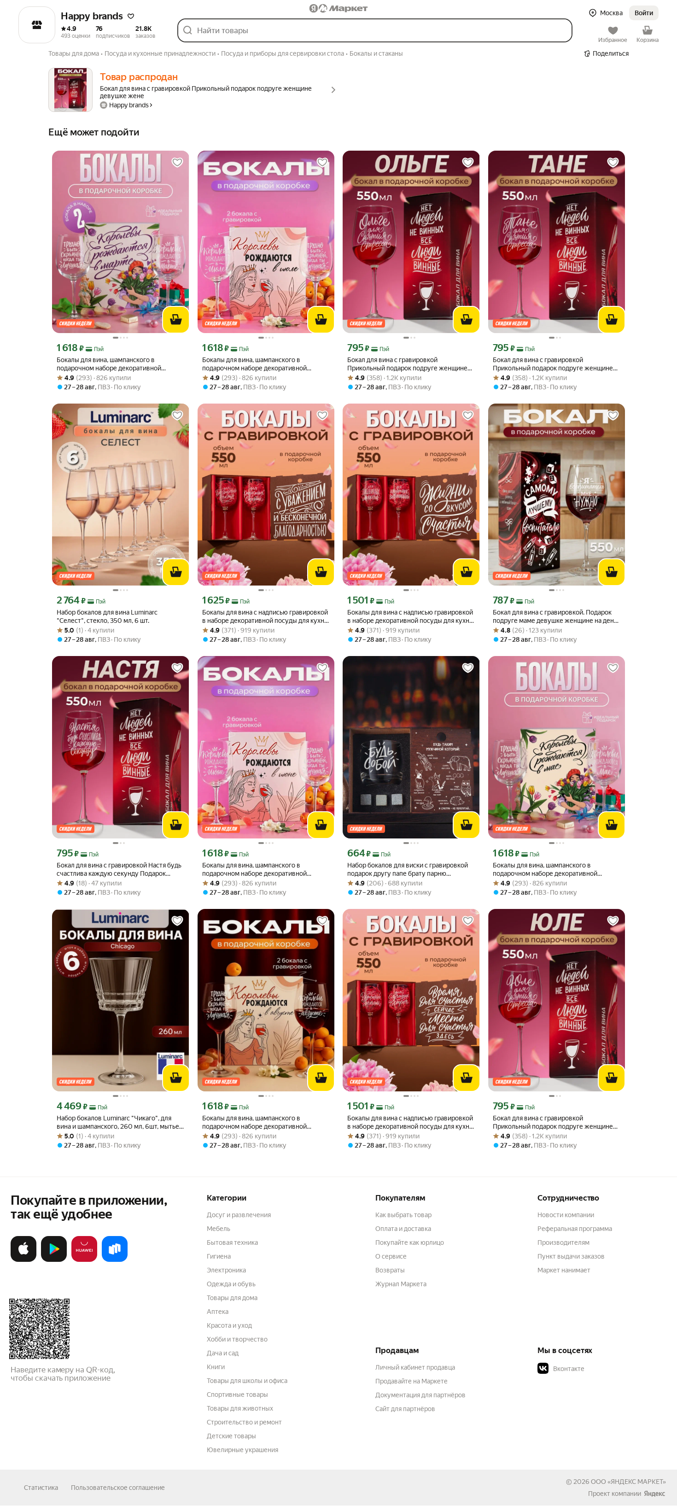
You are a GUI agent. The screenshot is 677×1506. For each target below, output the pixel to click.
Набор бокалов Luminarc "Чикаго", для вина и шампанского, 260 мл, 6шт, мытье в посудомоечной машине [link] (120, 1122)
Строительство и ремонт (244, 1422)
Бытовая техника (232, 1242)
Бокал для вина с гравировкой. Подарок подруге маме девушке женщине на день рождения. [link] (555, 617)
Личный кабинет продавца (415, 1367)
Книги (216, 1367)
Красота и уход (229, 1325)
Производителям (563, 1242)
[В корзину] (176, 320)
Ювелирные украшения (242, 1449)
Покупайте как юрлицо (409, 1242)
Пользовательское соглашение (118, 1487)
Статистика (41, 1487)
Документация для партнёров (420, 1395)
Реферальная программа (574, 1228)
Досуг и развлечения (239, 1215)
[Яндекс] (654, 1493)
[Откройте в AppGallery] (84, 1260)
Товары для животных (240, 1408)
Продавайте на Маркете (411, 1381)
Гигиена (219, 1256)
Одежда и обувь (231, 1284)
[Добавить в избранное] (177, 162)
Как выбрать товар (403, 1215)
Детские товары (231, 1436)
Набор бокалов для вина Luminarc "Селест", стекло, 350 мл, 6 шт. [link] (107, 616)
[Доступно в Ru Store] (115, 1260)
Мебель (218, 1228)
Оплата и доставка (403, 1228)
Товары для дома (232, 1297)
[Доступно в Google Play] (54, 1260)
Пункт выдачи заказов (571, 1256)
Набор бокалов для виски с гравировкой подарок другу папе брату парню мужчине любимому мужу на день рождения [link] (407, 869)
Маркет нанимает (563, 1270)
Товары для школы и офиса (247, 1380)
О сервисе (391, 1256)
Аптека (217, 1311)
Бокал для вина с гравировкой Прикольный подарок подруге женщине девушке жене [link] (407, 364)
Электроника (226, 1270)
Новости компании (565, 1215)
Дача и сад (223, 1353)
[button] (130, 16)
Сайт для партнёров (405, 1408)
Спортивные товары (237, 1394)
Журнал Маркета (400, 1284)
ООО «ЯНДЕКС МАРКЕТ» (628, 1481)
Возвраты (390, 1270)
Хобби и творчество (237, 1339)
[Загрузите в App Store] (23, 1260)
